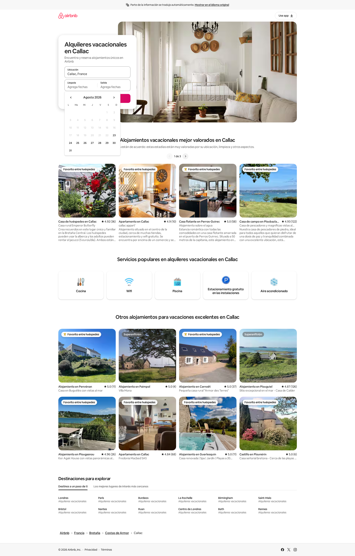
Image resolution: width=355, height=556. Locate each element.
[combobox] (97, 74)
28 (99, 143)
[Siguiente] (185, 156)
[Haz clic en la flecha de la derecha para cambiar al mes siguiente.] (114, 97)
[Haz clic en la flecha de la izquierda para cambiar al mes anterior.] (71, 97)
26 (84, 143)
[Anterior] (170, 156)
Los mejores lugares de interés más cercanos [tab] (121, 486)
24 (70, 143)
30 (114, 143)
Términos (106, 549)
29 (106, 143)
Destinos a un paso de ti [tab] (73, 486)
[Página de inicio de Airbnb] (67, 15)
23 (114, 135)
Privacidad (91, 549)
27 (92, 143)
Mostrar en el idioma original (212, 5)
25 (77, 143)
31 (70, 150)
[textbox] (80, 87)
